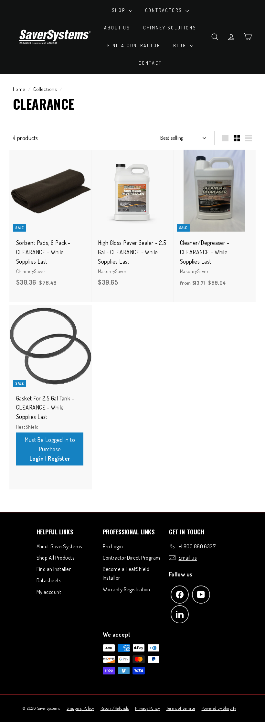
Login (36, 458)
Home (19, 89)
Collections (45, 89)
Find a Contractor (133, 45)
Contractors (164, 10)
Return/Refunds (115, 708)
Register (59, 458)
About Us (117, 27)
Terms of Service (180, 708)
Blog (180, 45)
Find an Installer (54, 568)
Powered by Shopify (219, 708)
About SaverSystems (59, 546)
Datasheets (49, 580)
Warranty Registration (126, 589)
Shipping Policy (80, 708)
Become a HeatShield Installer (126, 573)
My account (49, 591)
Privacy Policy (147, 708)
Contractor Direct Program (131, 557)
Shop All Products (56, 557)
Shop (119, 10)
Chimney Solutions (169, 27)
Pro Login (113, 546)
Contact (150, 63)
